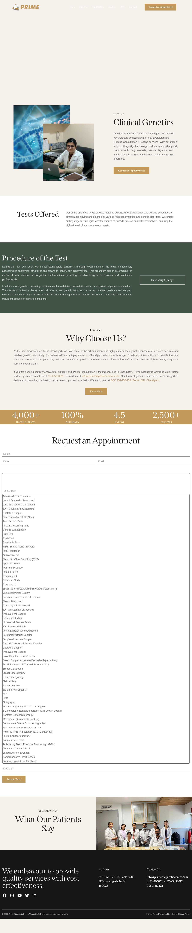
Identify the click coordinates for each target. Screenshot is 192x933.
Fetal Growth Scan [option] (13, 521)
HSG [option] (5, 698)
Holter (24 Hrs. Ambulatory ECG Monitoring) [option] (27, 731)
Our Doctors (98, 7)
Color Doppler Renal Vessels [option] (19, 656)
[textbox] (10, 491)
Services (112, 7)
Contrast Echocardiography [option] (18, 715)
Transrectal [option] (9, 584)
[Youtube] (19, 895)
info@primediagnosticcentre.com (100, 376)
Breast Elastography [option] (14, 672)
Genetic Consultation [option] (14, 529)
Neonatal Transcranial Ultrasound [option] (21, 597)
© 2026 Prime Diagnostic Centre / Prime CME (20, 914)
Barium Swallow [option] (11, 685)
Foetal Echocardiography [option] (16, 736)
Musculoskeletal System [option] (16, 592)
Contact (133, 7)
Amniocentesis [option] (11, 555)
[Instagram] (12, 895)
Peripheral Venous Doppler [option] (17, 639)
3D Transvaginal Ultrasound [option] (18, 609)
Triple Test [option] (8, 538)
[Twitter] (27, 895)
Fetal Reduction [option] (11, 550)
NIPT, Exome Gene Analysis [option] (18, 546)
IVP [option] (5, 694)
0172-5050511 (56, 376)
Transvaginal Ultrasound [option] (16, 605)
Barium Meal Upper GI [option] (15, 689)
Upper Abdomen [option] (11, 563)
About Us (83, 7)
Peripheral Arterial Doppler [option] (17, 635)
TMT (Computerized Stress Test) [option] (21, 719)
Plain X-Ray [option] (9, 681)
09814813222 (155, 885)
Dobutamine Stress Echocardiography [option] (24, 723)
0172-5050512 (174, 881)
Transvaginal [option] (10, 576)
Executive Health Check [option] (16, 752)
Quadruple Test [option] (11, 542)
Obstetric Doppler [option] (12, 513)
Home (72, 7)
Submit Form (14, 779)
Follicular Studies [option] (12, 618)
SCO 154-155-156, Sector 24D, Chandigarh (135, 380)
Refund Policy (184, 914)
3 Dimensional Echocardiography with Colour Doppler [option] (32, 710)
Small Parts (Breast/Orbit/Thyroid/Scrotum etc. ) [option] (30, 588)
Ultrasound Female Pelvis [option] (17, 622)
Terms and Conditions (168, 914)
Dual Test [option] (8, 534)
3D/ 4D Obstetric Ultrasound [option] (18, 508)
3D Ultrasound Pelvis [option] (14, 626)
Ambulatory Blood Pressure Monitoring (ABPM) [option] (29, 744)
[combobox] (96, 618)
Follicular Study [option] (11, 580)
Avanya (65, 914)
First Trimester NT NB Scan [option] (18, 517)
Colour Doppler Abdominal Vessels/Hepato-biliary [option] (30, 660)
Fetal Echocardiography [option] (16, 525)
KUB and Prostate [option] (13, 567)
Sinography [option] (9, 702)
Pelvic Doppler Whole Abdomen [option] (20, 630)
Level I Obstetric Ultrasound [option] (18, 500)
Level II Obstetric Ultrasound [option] (19, 504)
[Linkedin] (34, 895)
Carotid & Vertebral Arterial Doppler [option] (22, 643)
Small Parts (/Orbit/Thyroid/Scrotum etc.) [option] (26, 664)
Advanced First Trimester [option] (17, 496)
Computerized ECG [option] (13, 740)
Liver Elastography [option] (13, 677)
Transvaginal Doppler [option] (14, 613)
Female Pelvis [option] (10, 571)
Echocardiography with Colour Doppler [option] (24, 706)
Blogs (122, 7)
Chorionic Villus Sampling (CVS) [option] (21, 559)
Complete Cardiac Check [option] (17, 748)
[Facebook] (4, 895)
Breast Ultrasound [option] (13, 668)
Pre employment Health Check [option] (20, 761)
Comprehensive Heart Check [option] (19, 757)
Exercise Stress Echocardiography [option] (22, 727)
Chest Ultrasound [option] (12, 601)
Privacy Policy (152, 914)
